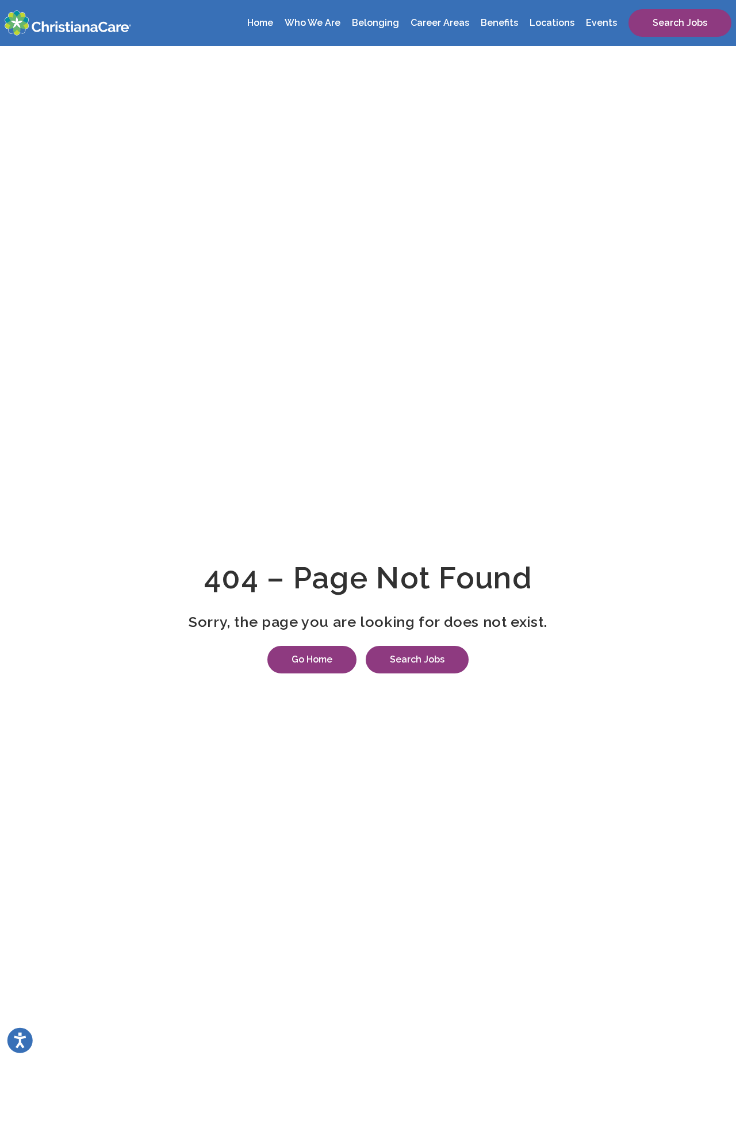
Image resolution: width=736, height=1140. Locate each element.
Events (601, 22)
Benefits (499, 22)
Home (260, 22)
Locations (552, 22)
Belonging (375, 22)
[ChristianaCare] (68, 23)
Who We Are (312, 22)
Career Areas (440, 22)
